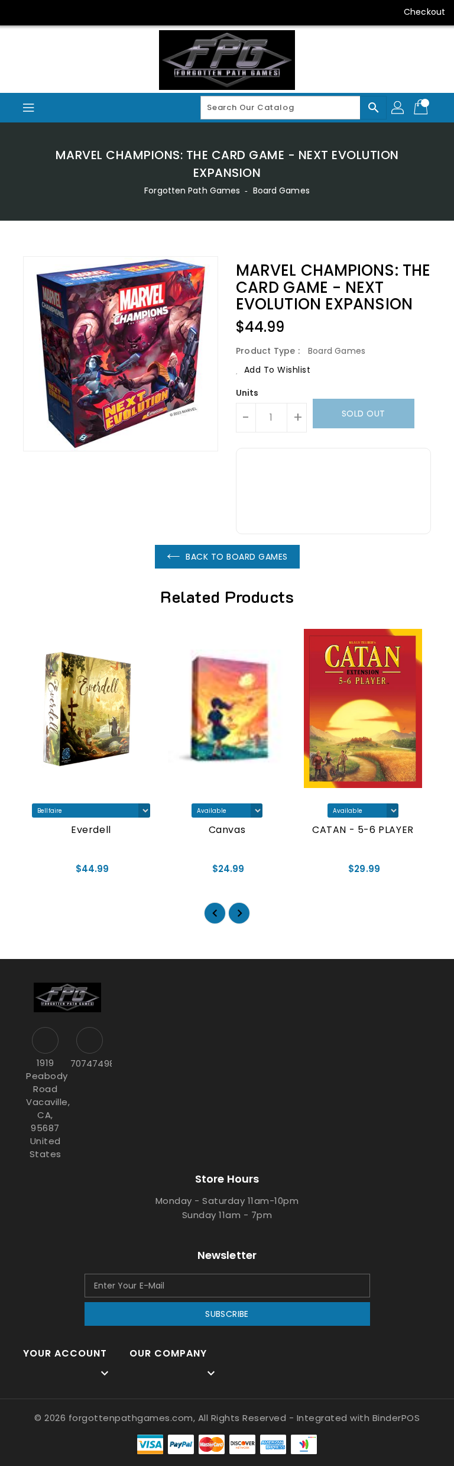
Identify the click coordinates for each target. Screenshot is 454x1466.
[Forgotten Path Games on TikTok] (132, 12)
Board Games (281, 190)
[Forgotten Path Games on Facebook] (19, 12)
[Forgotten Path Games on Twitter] (41, 12)
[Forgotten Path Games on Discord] (86, 12)
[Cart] (422, 108)
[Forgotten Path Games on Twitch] (109, 12)
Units (247, 393)
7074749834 (89, 1063)
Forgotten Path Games (192, 190)
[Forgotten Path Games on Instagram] (64, 12)
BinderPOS (396, 1418)
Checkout (424, 12)
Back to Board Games (237, 557)
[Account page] (398, 108)
